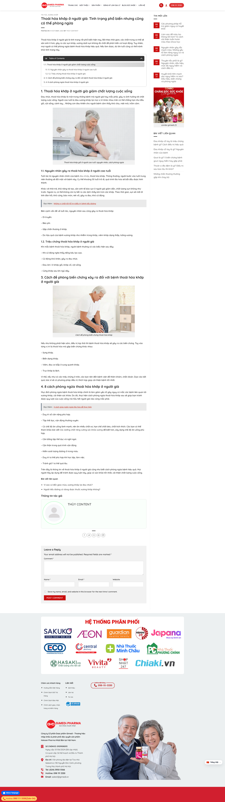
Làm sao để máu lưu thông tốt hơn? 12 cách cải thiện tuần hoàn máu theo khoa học (172, 38)
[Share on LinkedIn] (103, 535)
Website (116, 579)
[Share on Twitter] (89, 535)
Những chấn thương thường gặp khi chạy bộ (167, 175)
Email (81, 579)
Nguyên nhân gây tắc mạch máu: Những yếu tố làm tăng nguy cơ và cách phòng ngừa (172, 51)
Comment (49, 558)
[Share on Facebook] (84, 535)
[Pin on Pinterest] (98, 535)
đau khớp (84, 176)
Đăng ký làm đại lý (111, 5)
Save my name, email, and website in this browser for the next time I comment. (82, 591)
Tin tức (44, 15)
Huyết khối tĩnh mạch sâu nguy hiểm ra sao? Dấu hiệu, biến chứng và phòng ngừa (172, 78)
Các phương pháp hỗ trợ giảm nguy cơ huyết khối (172, 26)
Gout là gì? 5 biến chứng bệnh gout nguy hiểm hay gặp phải (168, 159)
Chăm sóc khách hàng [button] (50, 683)
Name (47, 579)
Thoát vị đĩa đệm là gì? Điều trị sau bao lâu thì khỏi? (168, 167)
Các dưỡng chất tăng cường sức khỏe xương (81, 429)
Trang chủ (73, 5)
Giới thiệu (83, 5)
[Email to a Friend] (94, 535)
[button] (166, 5)
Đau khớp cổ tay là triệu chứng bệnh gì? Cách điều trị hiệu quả (169, 143)
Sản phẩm (96, 5)
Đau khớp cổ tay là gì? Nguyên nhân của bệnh (169, 151)
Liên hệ (142, 5)
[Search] (161, 5)
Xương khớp (53, 15)
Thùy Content (72, 31)
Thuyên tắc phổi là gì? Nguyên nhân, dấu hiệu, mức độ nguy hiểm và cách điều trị (172, 64)
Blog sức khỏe (128, 5)
